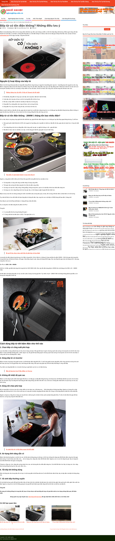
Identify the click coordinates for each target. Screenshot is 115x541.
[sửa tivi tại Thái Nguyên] (99, 59)
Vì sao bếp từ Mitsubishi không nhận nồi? (64, 522)
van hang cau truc (91, 249)
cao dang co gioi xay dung (103, 226)
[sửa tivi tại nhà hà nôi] (99, 138)
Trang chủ (5, 1)
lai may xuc (107, 232)
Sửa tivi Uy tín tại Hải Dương (101, 1)
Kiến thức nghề (37, 18)
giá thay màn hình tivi (106, 230)
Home (1, 22)
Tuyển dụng (98, 245)
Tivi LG (104, 240)
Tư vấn (28, 18)
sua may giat (94, 238)
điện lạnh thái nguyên (111, 249)
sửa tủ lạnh (106, 238)
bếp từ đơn (90, 226)
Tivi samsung (97, 242)
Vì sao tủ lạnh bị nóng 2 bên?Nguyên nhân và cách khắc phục (63, 529)
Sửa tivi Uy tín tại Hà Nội (19, 1)
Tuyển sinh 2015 (107, 245)
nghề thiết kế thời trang (98, 236)
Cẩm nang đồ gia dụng (68, 18)
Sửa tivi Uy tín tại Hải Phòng (38, 1)
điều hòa (104, 249)
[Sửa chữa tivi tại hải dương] (99, 156)
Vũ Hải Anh (3, 28)
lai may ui (103, 232)
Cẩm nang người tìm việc (52, 18)
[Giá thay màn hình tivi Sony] (99, 83)
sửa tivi (99, 238)
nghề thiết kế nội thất (89, 236)
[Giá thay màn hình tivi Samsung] (99, 71)
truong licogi (91, 245)
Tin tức (3, 18)
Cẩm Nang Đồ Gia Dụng (34, 496)
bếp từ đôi (85, 226)
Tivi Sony (107, 243)
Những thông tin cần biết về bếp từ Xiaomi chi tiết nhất (12, 529)
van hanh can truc (98, 249)
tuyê (95, 245)
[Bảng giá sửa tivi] (99, 121)
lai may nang (98, 232)
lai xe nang (111, 232)
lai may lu (94, 232)
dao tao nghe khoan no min (95, 230)
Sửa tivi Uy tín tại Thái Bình (59, 1)
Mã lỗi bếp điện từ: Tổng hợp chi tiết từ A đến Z (101, 189)
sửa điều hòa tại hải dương (94, 240)
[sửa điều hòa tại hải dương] (99, 179)
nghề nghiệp (101, 234)
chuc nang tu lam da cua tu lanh (98, 228)
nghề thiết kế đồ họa (106, 236)
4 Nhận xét (34, 28)
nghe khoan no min (91, 234)
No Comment (96, 190)
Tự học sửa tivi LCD (97, 247)
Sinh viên (90, 238)
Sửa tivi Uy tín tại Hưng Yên (10, 5)
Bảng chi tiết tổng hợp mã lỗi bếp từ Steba (38, 522)
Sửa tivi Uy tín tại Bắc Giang (80, 1)
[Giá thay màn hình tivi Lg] (99, 95)
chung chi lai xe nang (108, 228)
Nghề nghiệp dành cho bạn (16, 18)
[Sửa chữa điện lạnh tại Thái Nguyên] (99, 149)
